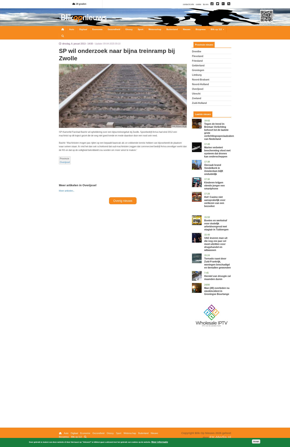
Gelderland (198, 65)
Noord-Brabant (200, 79)
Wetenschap (154, 29)
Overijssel (65, 162)
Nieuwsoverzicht (62, 29)
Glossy (129, 29)
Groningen (198, 70)
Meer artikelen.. (66, 190)
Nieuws (186, 29)
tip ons (205, 4)
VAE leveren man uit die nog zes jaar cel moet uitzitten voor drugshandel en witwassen (215, 244)
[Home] (83, 18)
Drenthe (196, 51)
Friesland (197, 61)
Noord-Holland (200, 84)
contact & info (188, 4)
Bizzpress (201, 29)
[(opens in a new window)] (212, 4)
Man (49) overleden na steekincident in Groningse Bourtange (216, 291)
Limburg (197, 75)
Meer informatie (159, 442)
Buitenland (172, 29)
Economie (97, 29)
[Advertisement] (123, 200)
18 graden (80, 4)
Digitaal (83, 29)
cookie (198, 4)
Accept (256, 441)
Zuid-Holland (199, 103)
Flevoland (197, 56)
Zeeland (196, 98)
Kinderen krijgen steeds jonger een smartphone (214, 185)
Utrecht (196, 93)
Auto (71, 29)
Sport (140, 29)
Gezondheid (114, 29)
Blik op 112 (217, 29)
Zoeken (62, 36)
